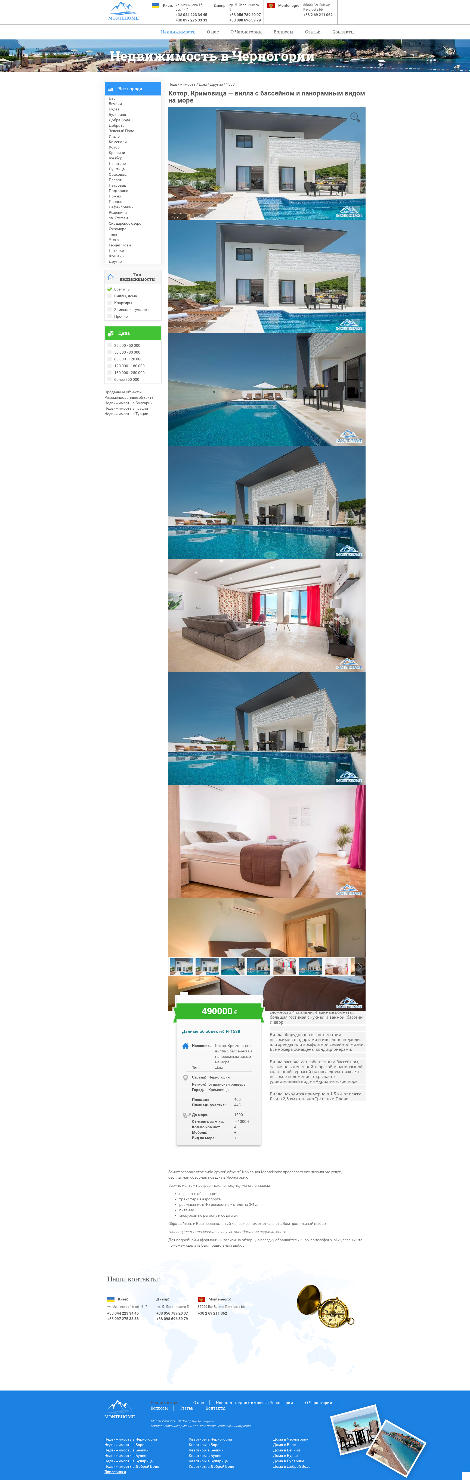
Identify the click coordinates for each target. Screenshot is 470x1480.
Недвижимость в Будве (125, 1455)
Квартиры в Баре (204, 1444)
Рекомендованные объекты (129, 397)
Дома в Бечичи (286, 1450)
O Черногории (246, 32)
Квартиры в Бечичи (206, 1450)
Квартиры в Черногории (210, 1439)
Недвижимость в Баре (124, 1444)
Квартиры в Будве (205, 1455)
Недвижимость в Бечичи (126, 1450)
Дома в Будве (285, 1455)
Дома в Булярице (288, 1461)
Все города (130, 88)
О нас (213, 32)
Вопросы (283, 32)
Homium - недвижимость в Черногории (254, 1402)
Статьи (313, 32)
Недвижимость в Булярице (128, 1461)
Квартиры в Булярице (208, 1461)
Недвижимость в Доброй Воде (131, 1466)
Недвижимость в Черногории (130, 1439)
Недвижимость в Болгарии (128, 403)
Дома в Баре (284, 1444)
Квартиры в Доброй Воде (211, 1466)
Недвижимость (178, 32)
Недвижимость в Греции (126, 408)
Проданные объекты (123, 392)
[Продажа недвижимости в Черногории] (123, 8)
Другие (216, 84)
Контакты (343, 32)
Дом (203, 84)
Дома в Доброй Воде (291, 1466)
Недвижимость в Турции (126, 414)
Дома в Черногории (290, 1439)
